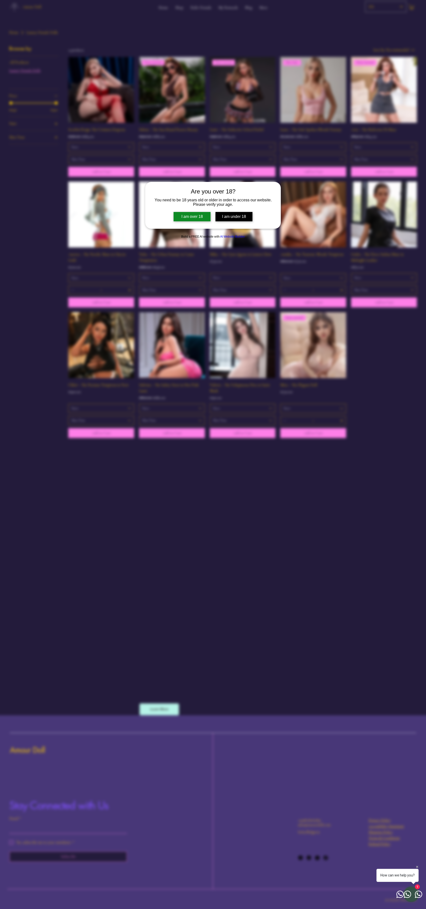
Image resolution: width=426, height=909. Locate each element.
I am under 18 (234, 216)
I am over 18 (192, 216)
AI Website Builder (232, 236)
